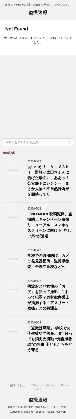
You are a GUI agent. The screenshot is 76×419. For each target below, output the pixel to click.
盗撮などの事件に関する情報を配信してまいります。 (38, 406)
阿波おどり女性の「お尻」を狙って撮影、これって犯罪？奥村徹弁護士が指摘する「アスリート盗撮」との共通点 (48, 297)
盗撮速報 (38, 12)
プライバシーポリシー (43, 385)
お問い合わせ (17, 385)
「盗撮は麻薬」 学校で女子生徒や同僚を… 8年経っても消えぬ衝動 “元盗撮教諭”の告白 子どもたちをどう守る (49, 339)
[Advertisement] (38, 97)
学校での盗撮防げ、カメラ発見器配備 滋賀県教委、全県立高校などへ (48, 261)
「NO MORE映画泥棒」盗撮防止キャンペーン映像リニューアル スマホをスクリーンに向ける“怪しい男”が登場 (49, 225)
